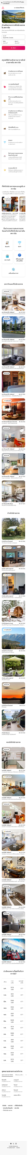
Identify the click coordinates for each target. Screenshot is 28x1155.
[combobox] (13, 38)
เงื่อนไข (18, 1147)
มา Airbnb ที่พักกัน (19, 8)
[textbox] (7, 43)
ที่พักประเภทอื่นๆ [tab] (19, 1075)
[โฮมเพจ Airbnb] (3, 7)
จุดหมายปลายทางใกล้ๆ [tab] (7, 1075)
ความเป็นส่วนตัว (11, 1147)
